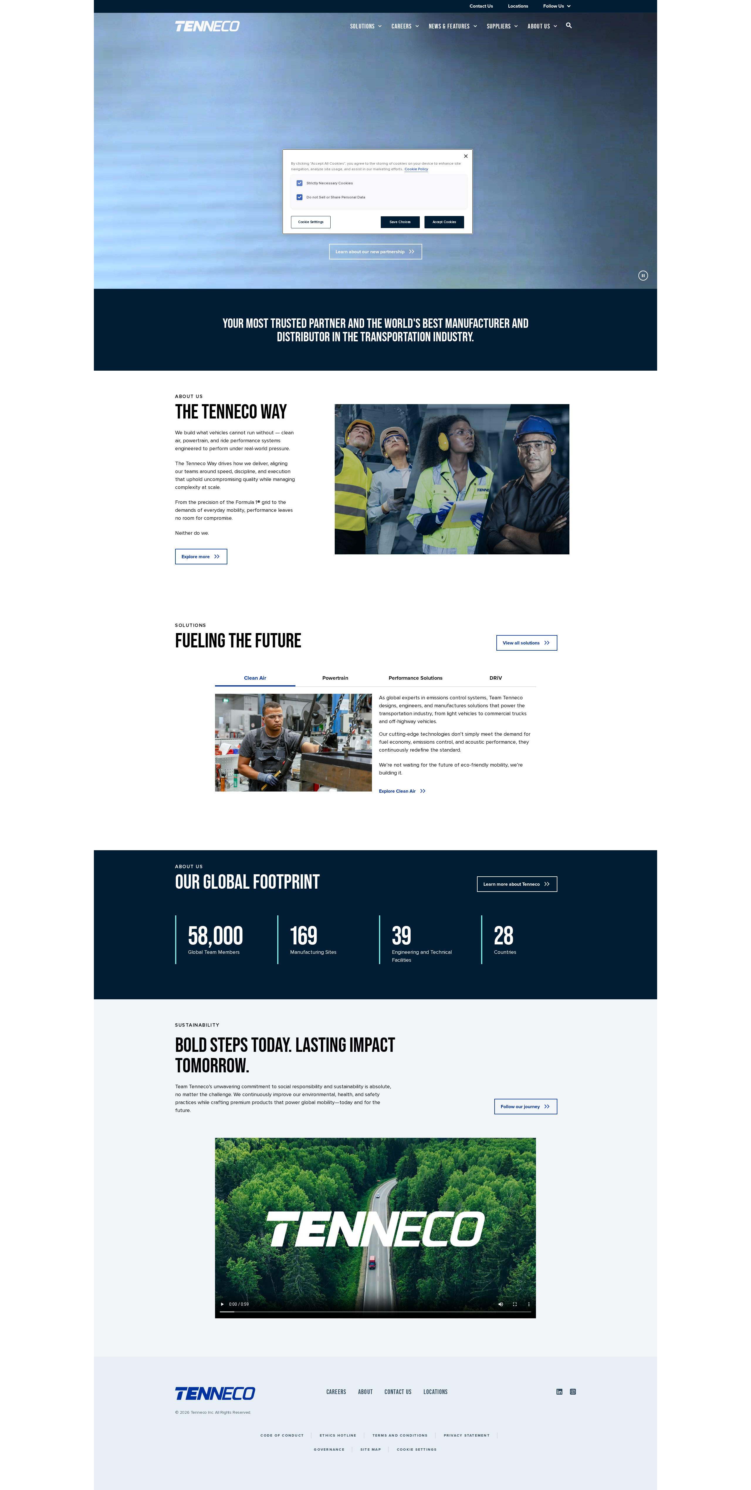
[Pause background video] (643, 276)
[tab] (255, 678)
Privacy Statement (467, 1435)
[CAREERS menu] (417, 26)
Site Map (371, 1449)
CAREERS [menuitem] (336, 1391)
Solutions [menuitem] (362, 26)
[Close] (465, 156)
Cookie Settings (417, 1449)
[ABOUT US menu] (555, 26)
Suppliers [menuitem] (499, 26)
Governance (329, 1449)
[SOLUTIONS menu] (380, 26)
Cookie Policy (416, 169)
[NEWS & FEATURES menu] (475, 26)
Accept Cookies (444, 222)
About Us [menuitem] (539, 26)
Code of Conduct (282, 1435)
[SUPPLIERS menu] (516, 26)
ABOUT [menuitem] (365, 1391)
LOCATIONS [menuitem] (436, 1391)
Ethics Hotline (338, 1435)
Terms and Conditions (400, 1435)
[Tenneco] (207, 26)
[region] (377, 191)
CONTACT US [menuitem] (398, 1391)
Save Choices (400, 222)
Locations (518, 6)
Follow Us (553, 6)
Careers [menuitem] (402, 26)
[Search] (569, 26)
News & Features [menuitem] (449, 26)
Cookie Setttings (311, 222)
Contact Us (481, 6)
